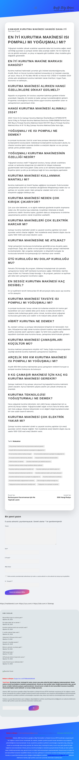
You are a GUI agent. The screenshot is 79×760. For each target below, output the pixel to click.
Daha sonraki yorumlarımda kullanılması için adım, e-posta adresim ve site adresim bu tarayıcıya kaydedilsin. (39, 576)
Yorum (7, 526)
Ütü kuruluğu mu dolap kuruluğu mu (47, 480)
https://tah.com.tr (40, 604)
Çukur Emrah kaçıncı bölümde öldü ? (13, 662)
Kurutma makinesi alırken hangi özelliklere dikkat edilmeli (25, 465)
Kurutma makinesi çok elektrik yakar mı (48, 469)
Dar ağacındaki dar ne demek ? (11, 622)
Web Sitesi (8, 566)
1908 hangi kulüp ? (8, 652)
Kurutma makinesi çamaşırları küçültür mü (21, 469)
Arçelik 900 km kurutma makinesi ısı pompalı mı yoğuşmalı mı (26, 450)
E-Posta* (7, 557)
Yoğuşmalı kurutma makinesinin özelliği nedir (22, 484)
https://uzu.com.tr (26, 604)
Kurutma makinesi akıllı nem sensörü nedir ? (15, 627)
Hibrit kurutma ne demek (16, 461)
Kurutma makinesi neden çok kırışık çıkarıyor (48, 473)
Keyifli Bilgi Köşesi (64, 8)
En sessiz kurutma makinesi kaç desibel (20, 457)
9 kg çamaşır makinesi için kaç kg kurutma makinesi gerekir (26, 446)
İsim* (6, 548)
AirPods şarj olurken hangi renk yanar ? (14, 657)
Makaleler (17, 441)
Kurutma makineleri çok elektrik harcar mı (39, 461)
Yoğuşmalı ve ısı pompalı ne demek (48, 484)
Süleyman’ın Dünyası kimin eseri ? (12, 637)
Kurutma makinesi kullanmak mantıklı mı (20, 473)
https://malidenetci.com (9, 604)
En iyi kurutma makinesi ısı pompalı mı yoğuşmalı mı (49, 454)
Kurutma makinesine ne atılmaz (52, 476)
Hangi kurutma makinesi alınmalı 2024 (46, 457)
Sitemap (50, 604)
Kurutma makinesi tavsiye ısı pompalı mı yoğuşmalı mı (24, 476)
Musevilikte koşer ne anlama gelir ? (13, 617)
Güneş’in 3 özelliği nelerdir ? (11, 642)
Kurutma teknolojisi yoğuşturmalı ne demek (21, 480)
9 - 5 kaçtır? (9, 581)
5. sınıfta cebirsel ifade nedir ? (11, 632)
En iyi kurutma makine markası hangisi (20, 454)
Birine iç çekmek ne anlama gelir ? (12, 647)
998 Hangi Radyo (64, 497)
